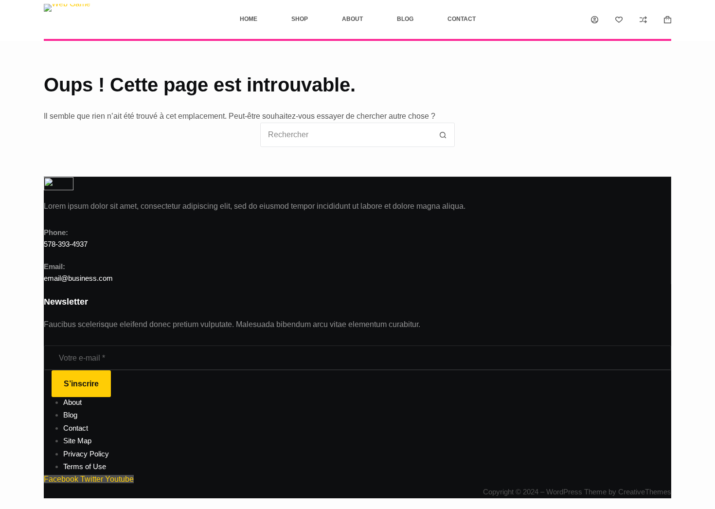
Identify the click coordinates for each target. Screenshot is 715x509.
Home (248, 19)
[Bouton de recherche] (442, 134)
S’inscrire (81, 384)
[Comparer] (643, 19)
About (352, 19)
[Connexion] (594, 19)
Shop (299, 19)
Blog (405, 19)
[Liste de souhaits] (619, 19)
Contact (461, 19)
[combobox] (346, 135)
